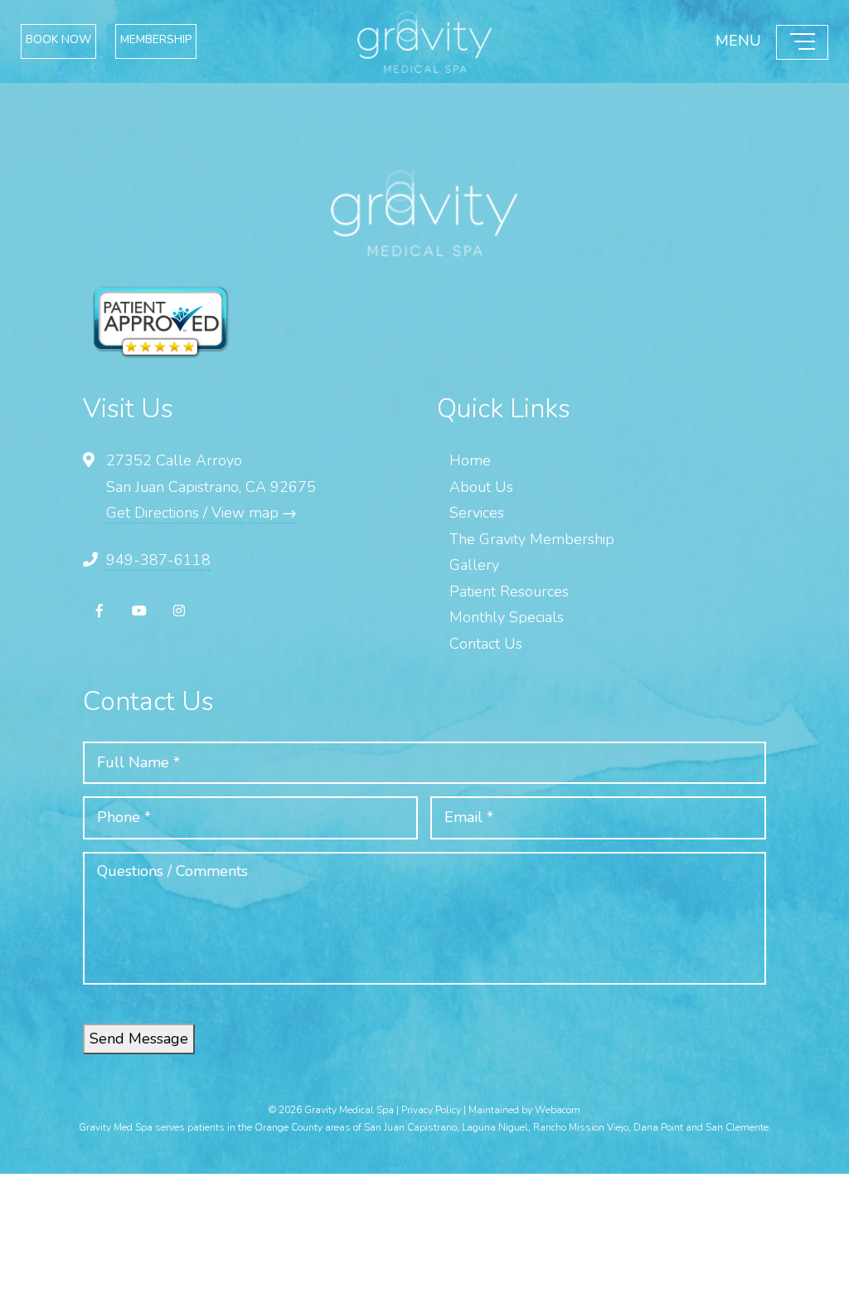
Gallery (474, 565)
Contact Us (485, 644)
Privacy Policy (431, 1110)
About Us (481, 487)
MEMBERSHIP (241, 41)
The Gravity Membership (531, 539)
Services (476, 513)
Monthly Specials (506, 617)
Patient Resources (509, 591)
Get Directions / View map (194, 513)
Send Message (139, 1038)
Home (470, 460)
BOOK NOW (86, 41)
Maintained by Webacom (524, 1110)
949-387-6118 (158, 560)
